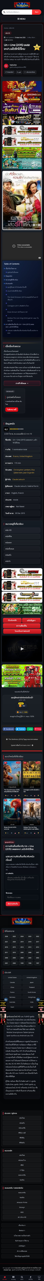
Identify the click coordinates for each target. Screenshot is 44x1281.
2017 (37, 942)
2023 (29, 936)
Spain (12, 1007)
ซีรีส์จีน (22, 1138)
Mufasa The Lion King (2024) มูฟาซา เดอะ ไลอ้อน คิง (23, 319)
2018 (29, 942)
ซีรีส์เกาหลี (22, 1133)
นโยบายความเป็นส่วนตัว (22, 1236)
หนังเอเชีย (22, 1128)
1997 (37, 963)
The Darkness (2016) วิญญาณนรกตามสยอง (23, 739)
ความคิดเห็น (21, 625)
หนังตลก (8, 542)
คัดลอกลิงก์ (10, 72)
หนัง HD (11, 28)
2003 (29, 958)
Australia (12, 1002)
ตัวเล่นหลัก (9, 283)
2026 (6, 936)
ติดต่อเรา (22, 1230)
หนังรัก (8, 561)
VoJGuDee (10, 40)
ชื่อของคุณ (9, 893)
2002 (37, 958)
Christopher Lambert (22, 470)
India (31, 1002)
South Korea (32, 992)
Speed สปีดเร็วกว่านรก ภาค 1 (21, 745)
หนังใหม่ (22, 1155)
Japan (32, 982)
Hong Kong (31, 997)
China (12, 987)
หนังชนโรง (22, 1160)
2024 (22, 936)
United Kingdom (25, 456)
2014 (22, 947)
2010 (14, 952)
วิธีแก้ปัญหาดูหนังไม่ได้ (22, 1256)
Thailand (31, 987)
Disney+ (22, 1207)
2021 (6, 942)
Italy (31, 1007)
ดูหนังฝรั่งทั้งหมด (12, 272)
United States (12, 977)
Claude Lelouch (18, 479)
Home (6, 28)
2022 (37, 936)
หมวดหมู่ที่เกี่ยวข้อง (12, 280)
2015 (14, 947)
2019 (22, 942)
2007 (37, 952)
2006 (6, 958)
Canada (12, 982)
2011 (6, 952)
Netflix (22, 1180)
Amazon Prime (22, 1202)
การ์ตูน (22, 1170)
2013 (29, 947)
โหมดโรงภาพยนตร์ (22, 631)
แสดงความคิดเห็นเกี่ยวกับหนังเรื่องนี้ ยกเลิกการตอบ (22, 331)
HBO (22, 1212)
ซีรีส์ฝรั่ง (22, 1143)
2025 (14, 936)
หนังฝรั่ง (8, 555)
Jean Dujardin (28, 472)
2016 (6, 947)
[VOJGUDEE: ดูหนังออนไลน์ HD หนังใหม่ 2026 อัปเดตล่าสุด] (22, 5)
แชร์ (19, 72)
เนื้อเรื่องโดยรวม (11, 268)
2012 (37, 947)
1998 (29, 963)
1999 (22, 963)
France (15, 456)
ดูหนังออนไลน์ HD (13, 1016)
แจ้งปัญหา (31, 620)
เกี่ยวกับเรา (22, 1225)
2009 (22, 952)
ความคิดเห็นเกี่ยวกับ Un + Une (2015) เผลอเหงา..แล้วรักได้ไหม (20, 325)
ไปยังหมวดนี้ (11, 409)
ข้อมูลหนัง (9, 276)
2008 (29, 952)
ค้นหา (36, 12)
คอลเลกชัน (22, 1175)
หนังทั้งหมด (9, 549)
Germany (12, 997)
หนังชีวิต (8, 536)
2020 (14, 942)
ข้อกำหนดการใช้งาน (22, 1241)
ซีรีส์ (22, 1165)
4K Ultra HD (22, 1217)
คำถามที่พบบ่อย (22, 1251)
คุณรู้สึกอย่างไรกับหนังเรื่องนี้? (17, 287)
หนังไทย (22, 1118)
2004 (22, 958)
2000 (14, 963)
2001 (6, 963)
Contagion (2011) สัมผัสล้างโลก (18, 306)
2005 (14, 958)
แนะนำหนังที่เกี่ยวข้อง (14, 291)
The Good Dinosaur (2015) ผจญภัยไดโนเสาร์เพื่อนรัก (22, 298)
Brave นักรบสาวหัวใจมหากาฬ (17, 312)
